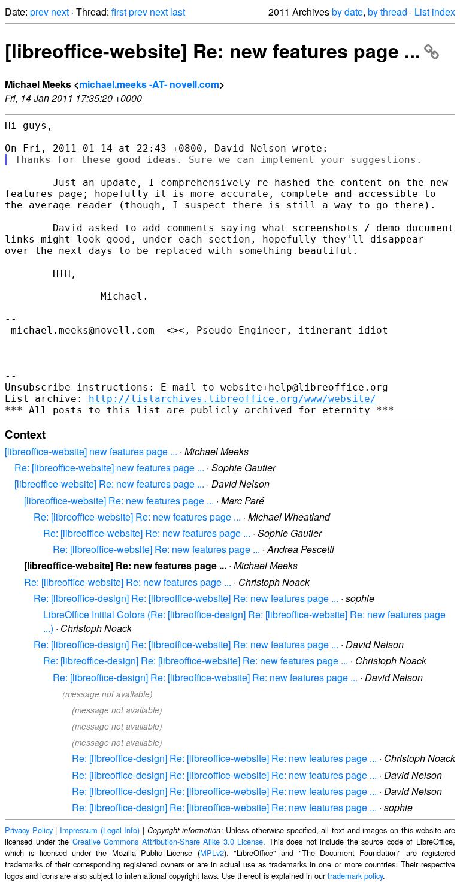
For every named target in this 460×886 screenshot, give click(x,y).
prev (39, 12)
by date (347, 12)
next (60, 12)
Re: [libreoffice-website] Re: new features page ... (137, 517)
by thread (387, 12)
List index (434, 12)
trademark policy (355, 875)
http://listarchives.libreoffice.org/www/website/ (232, 398)
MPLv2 (212, 852)
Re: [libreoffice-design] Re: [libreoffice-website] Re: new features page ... (186, 598)
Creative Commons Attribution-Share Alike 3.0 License (168, 841)
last (177, 12)
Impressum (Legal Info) (100, 830)
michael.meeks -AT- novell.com (149, 84)
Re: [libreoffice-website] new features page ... (109, 467)
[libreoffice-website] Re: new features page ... (212, 50)
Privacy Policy (29, 830)
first (118, 12)
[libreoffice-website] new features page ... (91, 451)
